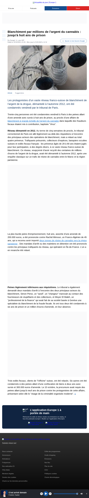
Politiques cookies (50, 473)
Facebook (11, 447)
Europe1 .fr (13, 40)
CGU (46, 470)
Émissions (55, 8)
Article (10, 93)
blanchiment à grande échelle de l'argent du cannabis (33, 121)
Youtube (14, 447)
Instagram (7, 447)
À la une (11, 8)
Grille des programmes (52, 451)
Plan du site (48, 466)
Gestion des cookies (9, 477)
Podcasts (33, 8)
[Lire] (45, 493)
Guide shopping (49, 455)
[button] (81, 493)
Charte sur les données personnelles (14, 481)
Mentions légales (8, 473)
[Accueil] (44, 2)
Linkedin (22, 447)
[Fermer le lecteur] (86, 493)
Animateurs (6, 459)
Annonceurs (6, 455)
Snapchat (18, 447)
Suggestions (19, 93)
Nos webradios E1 (8, 466)
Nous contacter (7, 451)
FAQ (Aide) (6, 470)
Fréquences (6, 462)
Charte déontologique (51, 477)
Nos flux (47, 462)
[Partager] (4, 31)
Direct (78, 8)
